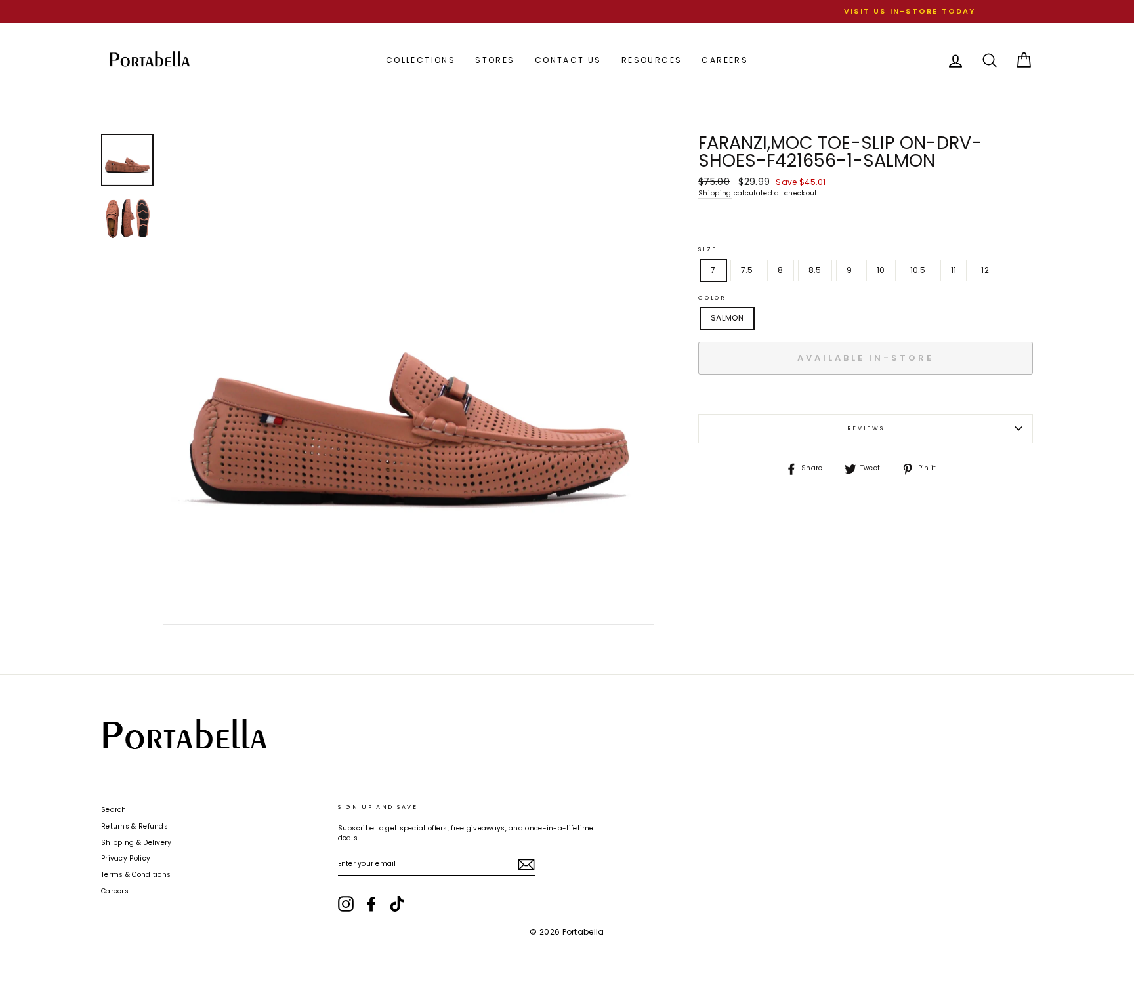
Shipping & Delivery (136, 843)
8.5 (815, 270)
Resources (651, 60)
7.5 (747, 270)
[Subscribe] (526, 864)
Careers (725, 60)
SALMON (727, 317)
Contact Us (568, 60)
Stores (494, 60)
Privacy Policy (125, 858)
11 (954, 270)
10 (881, 270)
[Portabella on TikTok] (397, 904)
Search (114, 810)
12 (985, 270)
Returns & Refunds (134, 826)
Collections (420, 60)
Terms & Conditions (136, 875)
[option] (567, 11)
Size (707, 249)
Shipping (714, 193)
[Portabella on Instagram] (346, 904)
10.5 (918, 270)
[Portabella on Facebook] (371, 904)
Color (712, 298)
